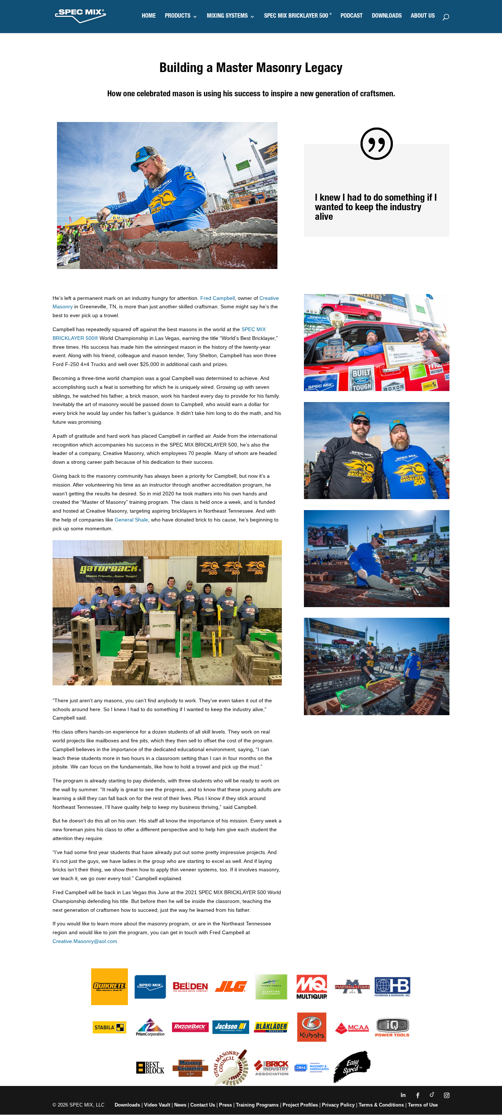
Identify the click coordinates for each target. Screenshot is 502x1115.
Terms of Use (423, 1105)
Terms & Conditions (381, 1105)
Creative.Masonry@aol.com (85, 941)
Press (225, 1105)
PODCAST (352, 16)
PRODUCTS (177, 16)
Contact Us (202, 1105)
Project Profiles (301, 1105)
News (180, 1105)
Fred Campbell (217, 298)
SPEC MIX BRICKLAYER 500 (297, 16)
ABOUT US (423, 16)
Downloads (127, 1105)
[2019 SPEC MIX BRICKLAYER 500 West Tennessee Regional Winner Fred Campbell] (376, 605)
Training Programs (258, 1105)
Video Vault (157, 1105)
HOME (149, 16)
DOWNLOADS (387, 16)
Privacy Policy (338, 1105)
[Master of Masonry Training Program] (167, 683)
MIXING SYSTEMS (227, 16)
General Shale (131, 520)
